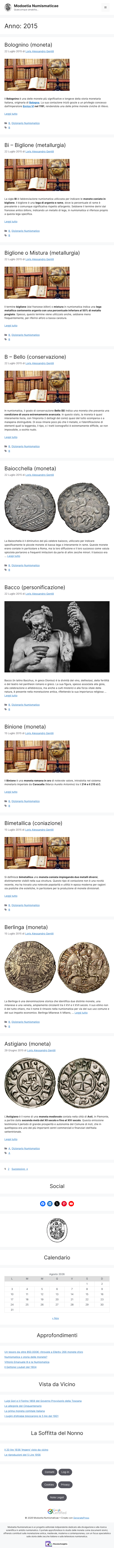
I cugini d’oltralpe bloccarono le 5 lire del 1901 (31, 1416)
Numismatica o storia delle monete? (25, 1357)
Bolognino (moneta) (28, 45)
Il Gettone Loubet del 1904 (20, 1367)
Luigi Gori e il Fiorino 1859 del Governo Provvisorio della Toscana (43, 1400)
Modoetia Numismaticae (36, 6)
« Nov (55, 1318)
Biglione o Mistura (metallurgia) (42, 253)
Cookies (49, 1484)
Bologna (34, 102)
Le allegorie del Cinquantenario (23, 1405)
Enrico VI (28, 106)
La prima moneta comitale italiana (24, 1411)
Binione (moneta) (25, 726)
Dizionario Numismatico (26, 123)
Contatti (49, 1472)
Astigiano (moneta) (27, 1044)
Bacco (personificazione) (34, 587)
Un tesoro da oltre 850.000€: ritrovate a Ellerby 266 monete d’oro (43, 1351)
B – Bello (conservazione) (35, 357)
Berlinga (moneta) (26, 927)
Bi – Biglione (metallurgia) (35, 145)
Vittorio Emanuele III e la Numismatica (26, 1362)
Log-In (65, 1472)
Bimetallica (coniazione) (33, 823)
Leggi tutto (10, 113)
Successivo (20, 1168)
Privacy (65, 1484)
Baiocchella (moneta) (30, 468)
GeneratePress (81, 1517)
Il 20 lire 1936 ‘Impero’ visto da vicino (26, 1449)
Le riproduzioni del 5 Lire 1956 (22, 1454)
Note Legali (57, 1497)
